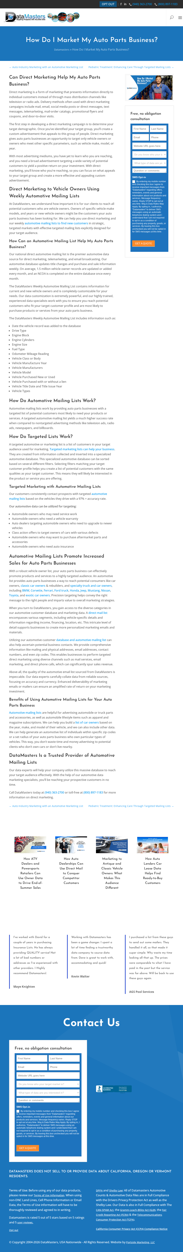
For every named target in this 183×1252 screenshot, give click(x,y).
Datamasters (61, 49)
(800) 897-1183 (167, 4)
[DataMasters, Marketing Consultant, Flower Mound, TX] (114, 1093)
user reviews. (25, 1222)
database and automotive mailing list (81, 640)
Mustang (94, 590)
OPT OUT (108, 4)
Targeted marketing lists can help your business (82, 449)
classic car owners (33, 586)
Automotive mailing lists (25, 713)
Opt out (13, 1230)
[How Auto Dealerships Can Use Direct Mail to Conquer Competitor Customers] (71, 844)
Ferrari (48, 590)
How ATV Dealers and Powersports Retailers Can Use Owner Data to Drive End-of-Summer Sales (30, 873)
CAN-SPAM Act (104, 1210)
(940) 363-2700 (142, 4)
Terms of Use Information (49, 1195)
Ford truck (61, 590)
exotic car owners (38, 595)
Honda (74, 590)
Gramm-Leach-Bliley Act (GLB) (137, 1210)
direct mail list (97, 613)
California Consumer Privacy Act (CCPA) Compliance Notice (131, 1229)
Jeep (83, 590)
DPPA (99, 1190)
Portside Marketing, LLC (140, 1242)
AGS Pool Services (141, 992)
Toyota (13, 595)
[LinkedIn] (125, 4)
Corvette (36, 590)
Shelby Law (116, 1190)
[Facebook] (121, 4)
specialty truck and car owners (91, 586)
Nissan (105, 590)
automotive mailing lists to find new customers (56, 223)
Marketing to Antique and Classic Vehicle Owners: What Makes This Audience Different (112, 873)
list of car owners (87, 722)
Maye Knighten (24, 987)
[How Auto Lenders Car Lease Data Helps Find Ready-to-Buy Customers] (153, 844)
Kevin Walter (80, 976)
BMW (25, 590)
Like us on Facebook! (120, 1077)
